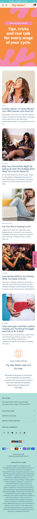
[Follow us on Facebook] (4, 433)
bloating (5, 323)
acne (3, 105)
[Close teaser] (33, 267)
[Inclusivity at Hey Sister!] (18, 441)
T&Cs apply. (18, 387)
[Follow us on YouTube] (12, 433)
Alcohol (5, 163)
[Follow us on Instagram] (8, 433)
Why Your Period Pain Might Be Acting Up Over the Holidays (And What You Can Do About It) (18, 169)
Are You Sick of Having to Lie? (16, 226)
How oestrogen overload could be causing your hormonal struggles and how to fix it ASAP (18, 329)
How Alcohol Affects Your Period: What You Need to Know (18, 277)
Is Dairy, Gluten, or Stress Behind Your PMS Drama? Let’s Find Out (18, 110)
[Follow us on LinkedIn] (20, 433)
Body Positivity (7, 223)
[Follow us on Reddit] (24, 433)
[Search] (6, 5)
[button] (35, 259)
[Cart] (34, 5)
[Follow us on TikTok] (16, 433)
